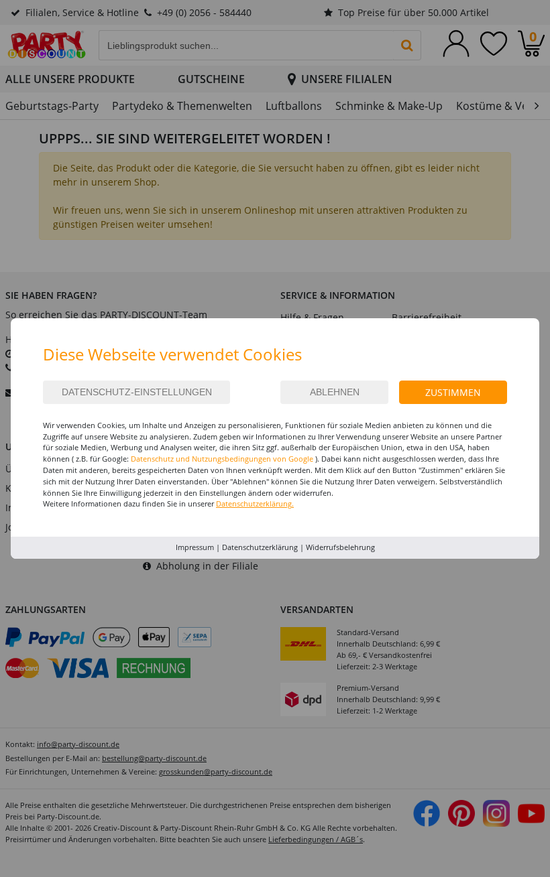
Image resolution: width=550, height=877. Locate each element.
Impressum (195, 547)
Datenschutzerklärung (260, 547)
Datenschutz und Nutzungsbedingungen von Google (222, 459)
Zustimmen (453, 392)
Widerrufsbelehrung (340, 547)
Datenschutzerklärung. (255, 503)
